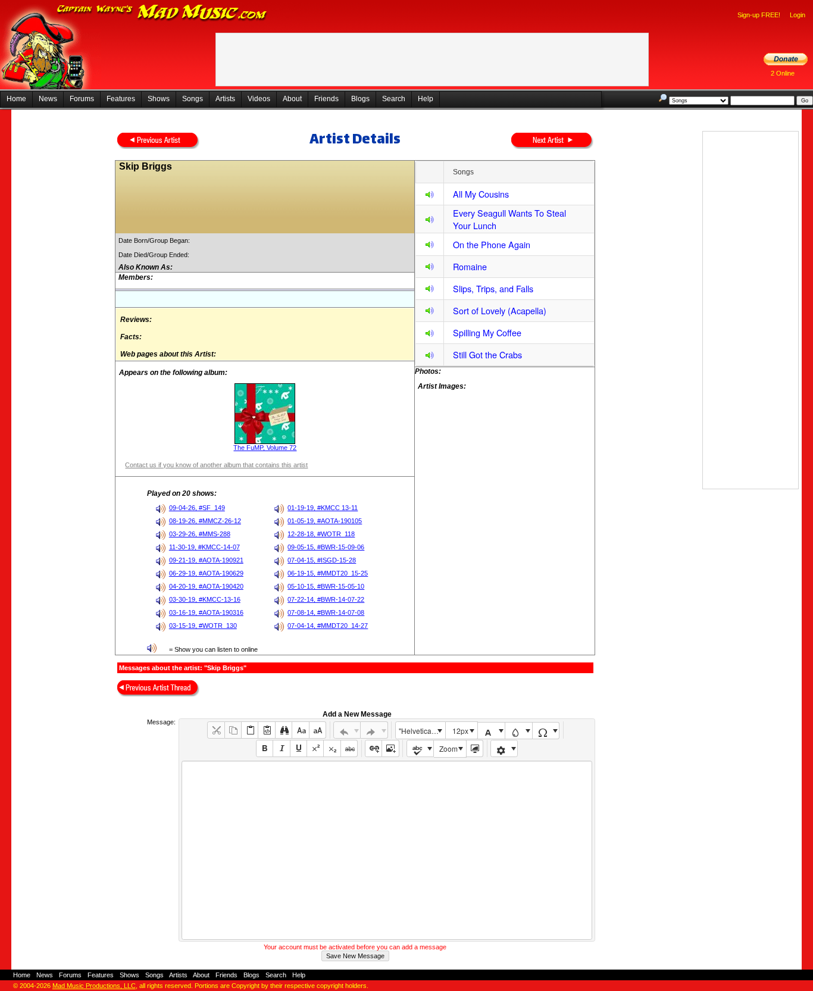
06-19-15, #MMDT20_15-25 (327, 573)
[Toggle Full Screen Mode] (475, 748)
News (48, 99)
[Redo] (374, 730)
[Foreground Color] (491, 731)
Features (121, 99)
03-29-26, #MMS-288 (199, 533)
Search (393, 99)
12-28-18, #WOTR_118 (321, 533)
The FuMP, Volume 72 (264, 447)
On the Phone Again (491, 244)
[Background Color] (518, 731)
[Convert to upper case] (317, 730)
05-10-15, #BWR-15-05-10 (325, 586)
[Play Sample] (429, 196)
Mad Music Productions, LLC (94, 985)
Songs (192, 99)
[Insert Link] (373, 748)
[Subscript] (332, 748)
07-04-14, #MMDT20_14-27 (327, 625)
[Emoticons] (504, 748)
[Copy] (233, 730)
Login (797, 14)
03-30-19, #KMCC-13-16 (204, 599)
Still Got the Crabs (487, 354)
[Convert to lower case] (300, 730)
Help (425, 99)
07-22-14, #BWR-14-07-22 (325, 599)
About (292, 99)
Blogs (360, 99)
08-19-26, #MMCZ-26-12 (205, 520)
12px (460, 731)
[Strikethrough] (349, 748)
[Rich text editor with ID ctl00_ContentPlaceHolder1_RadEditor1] (386, 850)
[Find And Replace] (284, 730)
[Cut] (216, 730)
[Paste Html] (266, 730)
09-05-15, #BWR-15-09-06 (325, 547)
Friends (326, 99)
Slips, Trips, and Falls (493, 288)
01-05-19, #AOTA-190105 (324, 520)
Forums (82, 99)
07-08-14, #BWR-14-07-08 (325, 612)
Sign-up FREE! (758, 14)
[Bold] (265, 748)
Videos (259, 99)
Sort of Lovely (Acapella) (499, 310)
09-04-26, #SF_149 (197, 507)
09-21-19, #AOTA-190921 (206, 560)
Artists (225, 99)
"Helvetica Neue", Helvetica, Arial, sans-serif (422, 731)
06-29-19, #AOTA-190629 (206, 573)
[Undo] (347, 730)
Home (16, 99)
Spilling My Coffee (487, 332)
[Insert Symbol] (546, 731)
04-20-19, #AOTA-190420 (206, 586)
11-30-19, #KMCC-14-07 (204, 547)
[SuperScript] (315, 748)
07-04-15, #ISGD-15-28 (321, 560)
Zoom (448, 748)
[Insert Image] (390, 748)
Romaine (470, 266)
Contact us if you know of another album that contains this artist (216, 464)
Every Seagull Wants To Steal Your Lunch (509, 219)
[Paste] (250, 730)
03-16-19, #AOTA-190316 (206, 612)
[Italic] (281, 748)
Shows (159, 99)
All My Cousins (481, 193)
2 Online (783, 73)
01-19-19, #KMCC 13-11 (322, 507)
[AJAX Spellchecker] (420, 748)
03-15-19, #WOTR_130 (203, 625)
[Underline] (298, 748)
